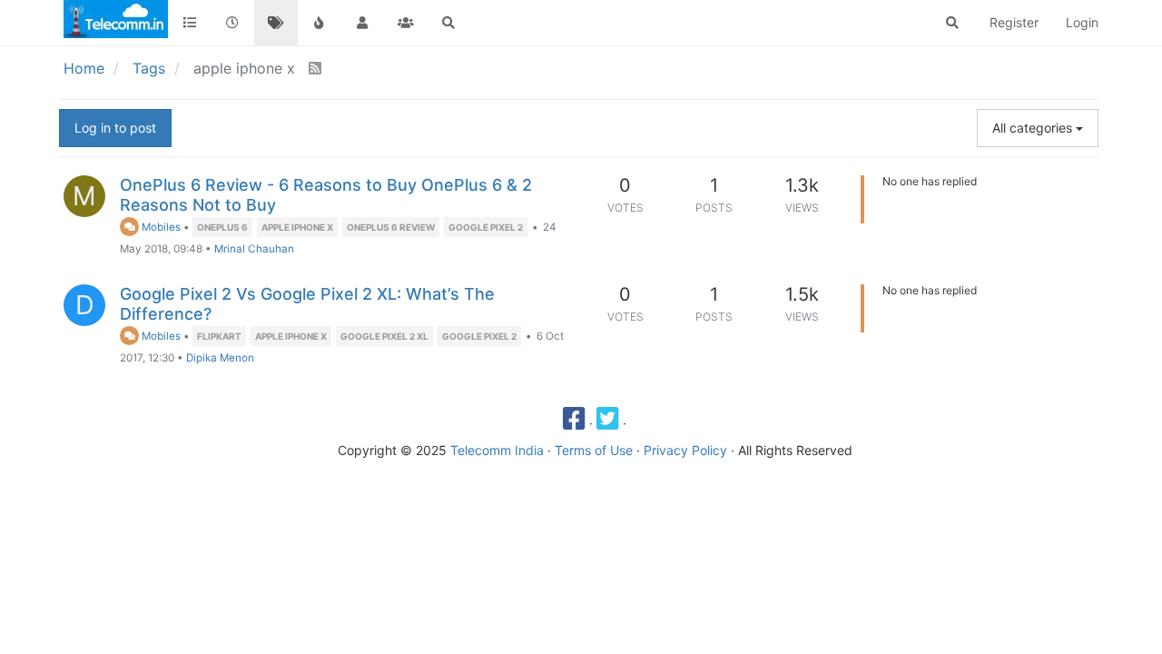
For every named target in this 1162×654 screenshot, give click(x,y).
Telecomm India (497, 450)
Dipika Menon (220, 358)
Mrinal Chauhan (254, 249)
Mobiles (160, 227)
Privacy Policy (685, 450)
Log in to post (115, 127)
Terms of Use (594, 450)
